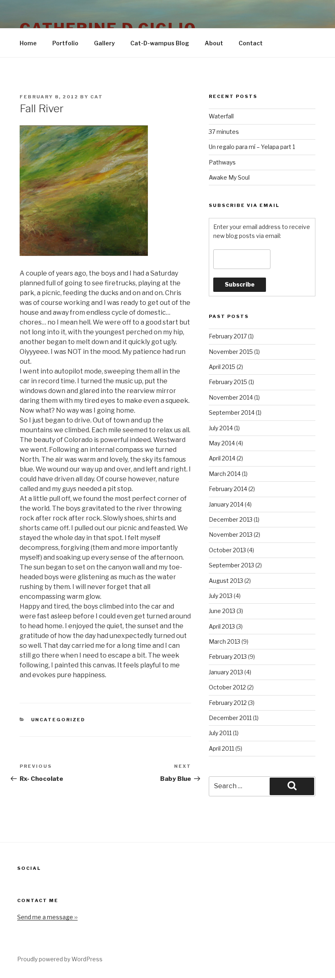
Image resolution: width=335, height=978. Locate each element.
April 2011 (221, 748)
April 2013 (222, 626)
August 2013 (226, 580)
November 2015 (231, 351)
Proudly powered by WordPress (60, 959)
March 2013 (224, 641)
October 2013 (227, 550)
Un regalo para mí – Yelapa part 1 (252, 146)
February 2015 (228, 381)
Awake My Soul (229, 177)
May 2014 (222, 443)
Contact (251, 43)
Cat (96, 97)
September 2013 (231, 565)
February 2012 (228, 702)
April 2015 (222, 366)
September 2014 (232, 412)
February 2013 (228, 656)
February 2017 (228, 336)
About (214, 43)
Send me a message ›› (47, 917)
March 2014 (225, 473)
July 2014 (221, 428)
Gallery (104, 43)
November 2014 (231, 397)
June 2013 (222, 610)
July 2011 (220, 732)
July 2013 (220, 595)
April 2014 (222, 458)
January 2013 (226, 672)
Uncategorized (58, 719)
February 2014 (228, 488)
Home (28, 43)
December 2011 (230, 717)
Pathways (222, 162)
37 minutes (224, 131)
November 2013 (230, 534)
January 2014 (226, 504)
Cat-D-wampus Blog (159, 43)
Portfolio (65, 43)
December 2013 (230, 519)
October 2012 (227, 687)
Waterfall (221, 116)
